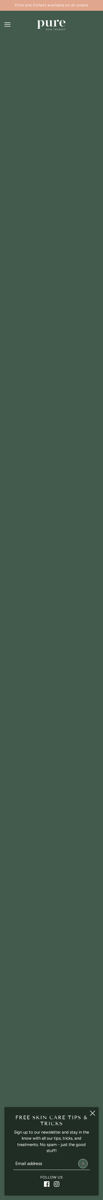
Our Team (51, 1078)
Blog (52, 1103)
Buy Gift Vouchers (51, 1094)
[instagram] (57, 1183)
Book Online (52, 1086)
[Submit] (83, 1163)
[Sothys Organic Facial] (51, 821)
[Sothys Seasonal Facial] (51, 153)
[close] (92, 1113)
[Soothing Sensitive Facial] (51, 623)
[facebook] (47, 1183)
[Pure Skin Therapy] (52, 24)
